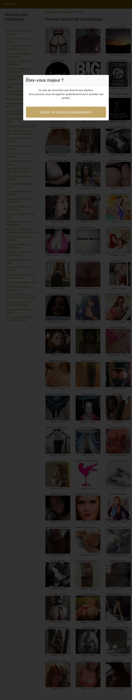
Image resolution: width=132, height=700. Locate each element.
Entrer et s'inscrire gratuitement (66, 112)
